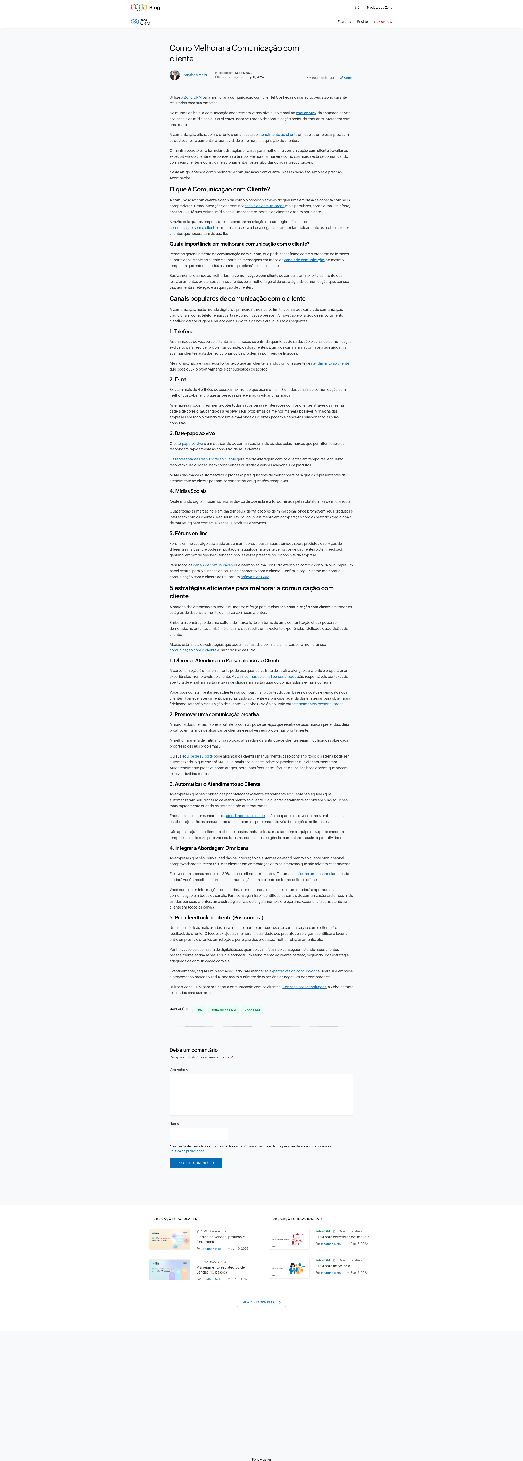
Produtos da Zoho (379, 7)
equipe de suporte (197, 756)
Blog (154, 7)
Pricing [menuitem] (362, 22)
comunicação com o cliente (193, 227)
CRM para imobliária (333, 1266)
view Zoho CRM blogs (260, 1302)
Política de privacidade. (187, 1151)
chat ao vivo (306, 113)
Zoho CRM (193, 97)
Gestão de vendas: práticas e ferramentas (221, 1239)
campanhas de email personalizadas (267, 676)
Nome (174, 1124)
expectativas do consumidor (293, 971)
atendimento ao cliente (278, 134)
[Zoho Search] (357, 7)
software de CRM (255, 577)
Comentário (179, 1069)
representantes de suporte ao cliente (205, 459)
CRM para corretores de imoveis (342, 1237)
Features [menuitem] (344, 22)
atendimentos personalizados (318, 704)
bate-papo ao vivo (188, 443)
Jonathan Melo (194, 75)
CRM (199, 1010)
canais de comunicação (265, 206)
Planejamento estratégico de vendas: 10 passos (221, 1269)
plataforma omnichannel (311, 874)
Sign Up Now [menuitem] (383, 21)
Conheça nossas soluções (304, 987)
